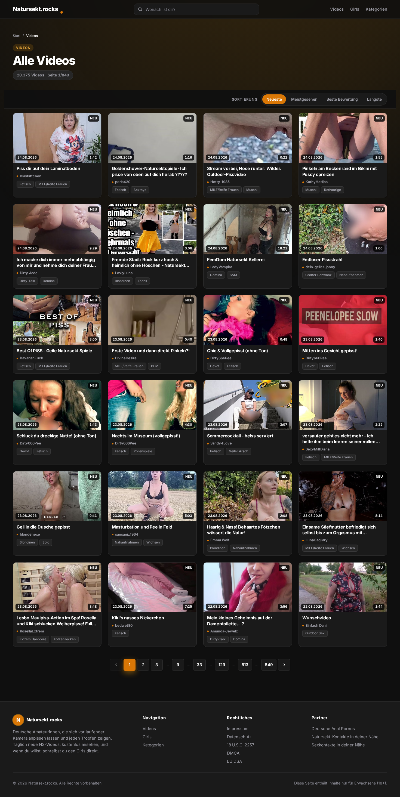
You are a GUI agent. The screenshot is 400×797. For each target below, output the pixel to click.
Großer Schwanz (318, 275)
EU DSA (234, 761)
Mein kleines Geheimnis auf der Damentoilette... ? (239, 620)
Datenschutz (239, 736)
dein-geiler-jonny (320, 267)
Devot (214, 366)
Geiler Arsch (238, 451)
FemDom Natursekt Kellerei (235, 259)
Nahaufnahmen (351, 275)
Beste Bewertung (342, 99)
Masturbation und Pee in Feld (142, 527)
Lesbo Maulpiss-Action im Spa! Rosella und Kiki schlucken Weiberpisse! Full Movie (56, 621)
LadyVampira (221, 267)
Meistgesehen (304, 99)
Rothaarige (332, 190)
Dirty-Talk (27, 281)
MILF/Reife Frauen (52, 184)
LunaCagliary (317, 540)
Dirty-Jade (29, 273)
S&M (233, 275)
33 (199, 664)
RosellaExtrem (32, 631)
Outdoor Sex (315, 633)
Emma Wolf (219, 540)
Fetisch (25, 184)
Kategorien (376, 9)
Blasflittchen (30, 176)
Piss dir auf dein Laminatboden (48, 168)
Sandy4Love (221, 443)
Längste (374, 99)
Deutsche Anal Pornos (336, 729)
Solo (45, 542)
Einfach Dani (316, 625)
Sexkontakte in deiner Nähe (338, 745)
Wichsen (153, 542)
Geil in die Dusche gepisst (43, 527)
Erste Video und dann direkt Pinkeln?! (151, 350)
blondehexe (30, 534)
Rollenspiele (143, 451)
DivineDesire (126, 358)
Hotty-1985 (220, 182)
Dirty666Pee (221, 358)
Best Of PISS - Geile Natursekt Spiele (54, 350)
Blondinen (122, 281)
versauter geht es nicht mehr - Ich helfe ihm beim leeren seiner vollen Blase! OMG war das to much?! (339, 439)
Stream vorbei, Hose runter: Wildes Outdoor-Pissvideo (244, 171)
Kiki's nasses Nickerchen (138, 617)
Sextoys (140, 190)
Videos (337, 9)
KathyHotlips (317, 182)
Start (16, 35)
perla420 (123, 182)
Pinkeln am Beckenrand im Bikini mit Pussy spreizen (339, 171)
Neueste (274, 99)
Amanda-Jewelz (224, 631)
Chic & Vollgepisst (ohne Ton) (237, 350)
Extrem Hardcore (33, 639)
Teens (142, 281)
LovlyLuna (124, 273)
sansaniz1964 (126, 534)
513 (245, 664)
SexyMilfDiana (318, 449)
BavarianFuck (31, 358)
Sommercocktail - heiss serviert (240, 435)
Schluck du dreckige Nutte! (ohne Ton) (56, 435)
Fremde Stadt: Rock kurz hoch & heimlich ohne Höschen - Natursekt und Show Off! (148, 262)
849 (269, 664)
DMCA (233, 753)
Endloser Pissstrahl (322, 259)
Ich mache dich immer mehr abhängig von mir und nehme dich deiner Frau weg (56, 262)
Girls (354, 9)
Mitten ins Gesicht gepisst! (330, 350)
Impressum (237, 728)
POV (154, 366)
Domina (49, 281)
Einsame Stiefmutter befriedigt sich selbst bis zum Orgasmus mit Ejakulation (339, 530)
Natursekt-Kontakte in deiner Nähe (345, 737)
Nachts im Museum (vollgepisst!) (146, 435)
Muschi (251, 190)
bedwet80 (124, 625)
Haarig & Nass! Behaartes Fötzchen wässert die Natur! (243, 529)
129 (222, 664)
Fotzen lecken (65, 639)
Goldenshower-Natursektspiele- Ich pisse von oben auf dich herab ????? (149, 171)
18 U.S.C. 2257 (240, 744)
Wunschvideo (316, 617)
